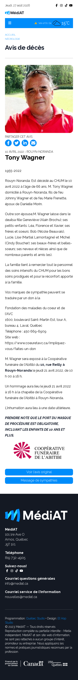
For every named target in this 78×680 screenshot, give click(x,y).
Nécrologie (12, 38)
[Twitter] (16, 143)
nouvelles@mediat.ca (21, 597)
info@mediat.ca (16, 584)
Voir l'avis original (39, 472)
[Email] (33, 143)
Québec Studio (35, 618)
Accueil (10, 34)
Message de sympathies (39, 480)
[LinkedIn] (25, 143)
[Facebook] (8, 143)
